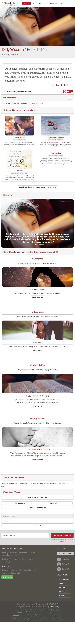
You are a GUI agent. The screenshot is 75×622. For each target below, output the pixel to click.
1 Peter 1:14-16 (61, 85)
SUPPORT (6, 566)
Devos (26, 3)
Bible (34, 3)
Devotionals (64, 579)
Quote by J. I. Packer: (37, 289)
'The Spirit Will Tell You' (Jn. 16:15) (38, 396)
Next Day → (54, 503)
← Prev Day (19, 503)
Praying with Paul (37, 418)
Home (61, 595)
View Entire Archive (37, 507)
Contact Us (66, 569)
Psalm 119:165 (37, 343)
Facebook (65, 559)
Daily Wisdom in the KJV (37, 498)
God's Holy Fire (37, 365)
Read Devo (37, 350)
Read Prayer (37, 459)
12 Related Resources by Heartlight (19, 110)
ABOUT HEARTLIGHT (13, 548)
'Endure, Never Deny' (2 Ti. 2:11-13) (37, 449)
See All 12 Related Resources (37, 187)
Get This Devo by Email (18, 91)
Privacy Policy (54, 606)
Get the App (66, 564)
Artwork (54, 3)
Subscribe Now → (62, 535)
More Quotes (37, 297)
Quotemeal (37, 258)
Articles (43, 3)
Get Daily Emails (65, 553)
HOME (63, 3)
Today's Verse (37, 312)
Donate (7, 577)
